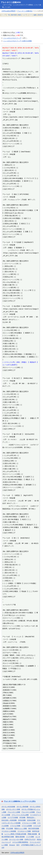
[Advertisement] (21, 23)
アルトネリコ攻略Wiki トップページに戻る (20, 801)
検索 (19, 15)
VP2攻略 (22, 817)
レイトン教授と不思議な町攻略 (15, 834)
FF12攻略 (9, 828)
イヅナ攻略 (30, 837)
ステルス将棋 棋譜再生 (20, 842)
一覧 (8, 15)
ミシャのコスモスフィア (12, 38)
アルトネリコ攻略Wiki (11, 2)
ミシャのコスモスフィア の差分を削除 (17, 41)
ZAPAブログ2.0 (30, 839)
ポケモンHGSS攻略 (8, 806)
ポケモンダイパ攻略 (13, 809)
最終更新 (14, 15)
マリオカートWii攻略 (9, 831)
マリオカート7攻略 (24, 831)
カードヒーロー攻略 (16, 839)
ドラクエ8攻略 (27, 826)
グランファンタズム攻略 (20, 815)
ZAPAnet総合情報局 (8, 11)
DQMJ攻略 (22, 820)
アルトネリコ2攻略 (28, 812)
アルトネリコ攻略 (14, 812)
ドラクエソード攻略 (29, 823)
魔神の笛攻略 (20, 837)
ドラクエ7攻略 (15, 826)
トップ (3, 15)
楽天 (18, 845)
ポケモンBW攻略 (22, 806)
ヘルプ (24, 15)
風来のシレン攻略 (20, 828)
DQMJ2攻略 (31, 820)
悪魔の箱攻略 (32, 834)
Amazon (12, 845)
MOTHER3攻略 (33, 828)
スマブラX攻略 (13, 817)
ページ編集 (33, 15)
